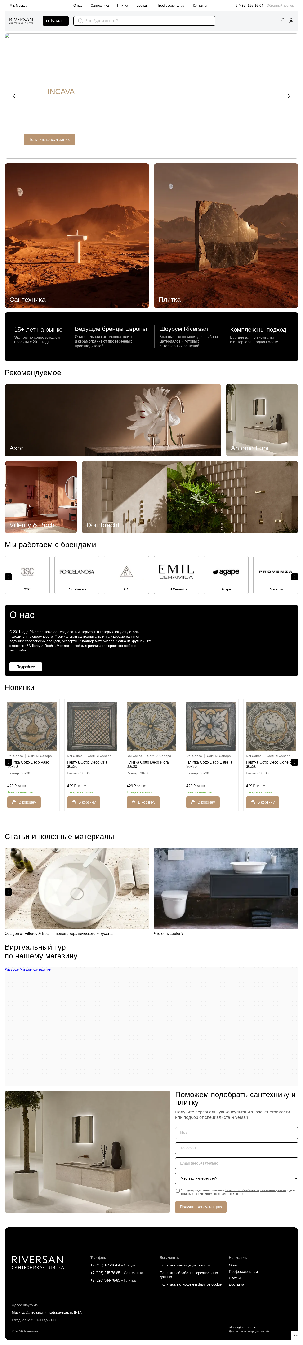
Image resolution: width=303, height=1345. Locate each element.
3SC (27, 589)
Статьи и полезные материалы (59, 836)
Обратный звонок (280, 5)
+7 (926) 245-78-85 (105, 1273)
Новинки (20, 687)
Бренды (142, 5)
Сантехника (100, 5)
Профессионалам (171, 5)
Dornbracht (103, 525)
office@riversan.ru (243, 1327)
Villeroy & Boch (32, 525)
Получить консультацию (49, 139)
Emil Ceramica (176, 589)
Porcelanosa (77, 589)
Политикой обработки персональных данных (255, 1190)
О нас (77, 5)
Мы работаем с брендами (50, 544)
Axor (16, 448)
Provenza (276, 589)
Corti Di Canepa (40, 756)
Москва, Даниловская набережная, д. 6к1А (47, 1312)
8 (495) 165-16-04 (249, 5)
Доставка (236, 1284)
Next (289, 96)
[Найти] (80, 20)
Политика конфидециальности (185, 1265)
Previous (14, 96)
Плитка (122, 5)
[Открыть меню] (56, 21)
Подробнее (26, 667)
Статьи (235, 1278)
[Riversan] (21, 21)
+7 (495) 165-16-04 (105, 1265)
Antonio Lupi (249, 448)
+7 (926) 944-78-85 (105, 1280)
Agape (226, 589)
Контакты (200, 5)
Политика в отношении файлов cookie (191, 1284)
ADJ (127, 589)
